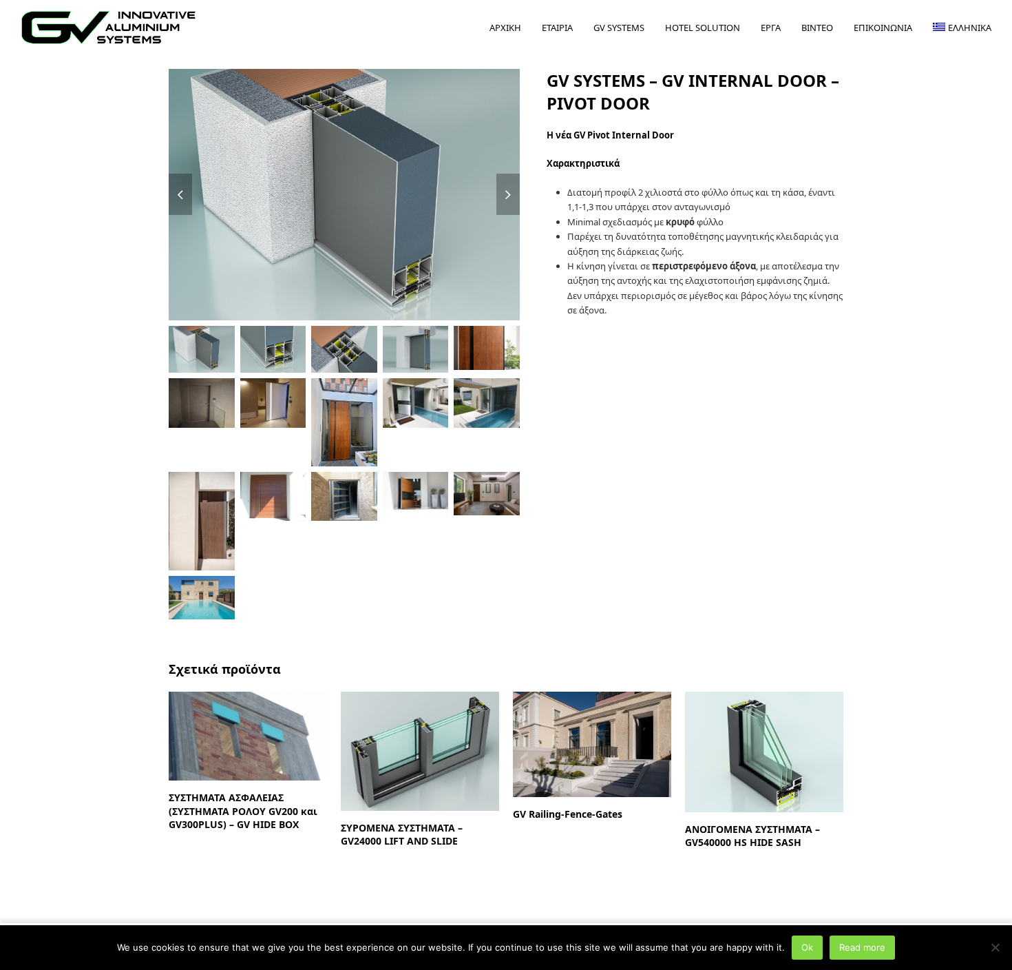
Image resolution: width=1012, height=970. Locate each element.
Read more (862, 947)
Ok (807, 947)
